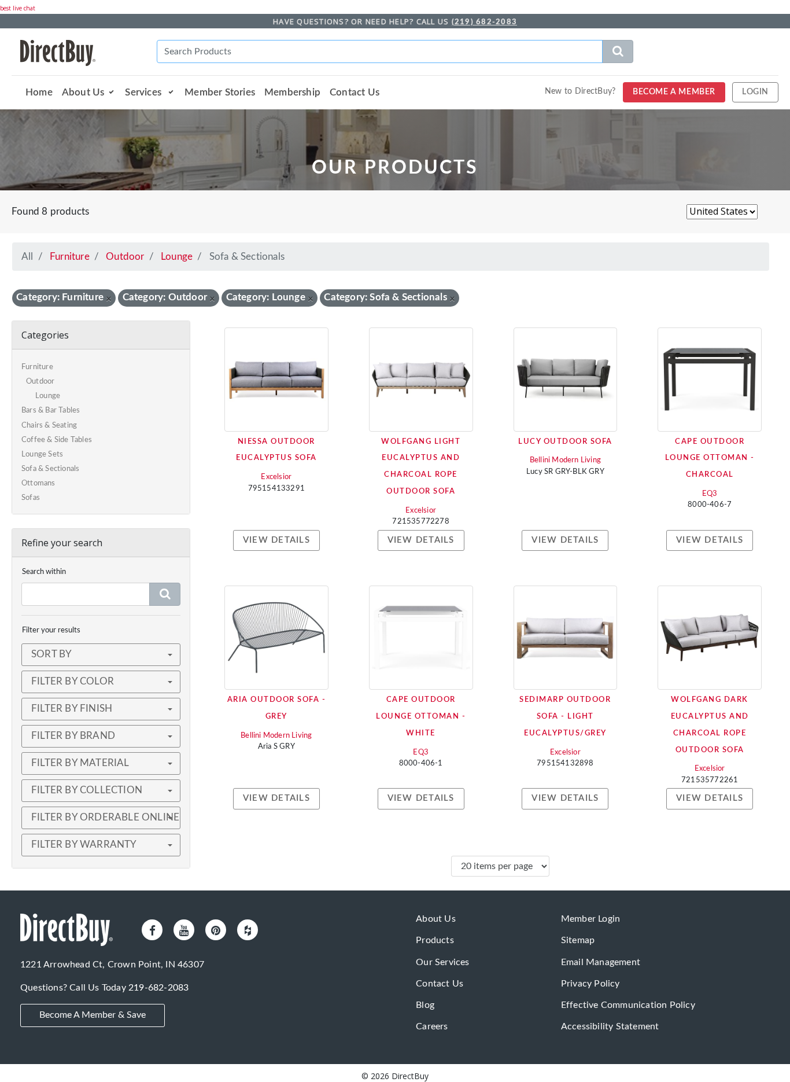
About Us (83, 92)
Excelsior (276, 477)
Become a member (674, 92)
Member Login (590, 918)
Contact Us (354, 92)
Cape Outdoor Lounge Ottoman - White (421, 716)
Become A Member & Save (92, 1015)
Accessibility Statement (610, 1026)
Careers (432, 1026)
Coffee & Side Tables (56, 440)
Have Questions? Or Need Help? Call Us (395, 21)
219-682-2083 (158, 987)
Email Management (600, 962)
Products (435, 940)
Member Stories (219, 92)
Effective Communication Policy (628, 1005)
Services (144, 92)
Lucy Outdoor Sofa (565, 442)
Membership (292, 92)
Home (39, 92)
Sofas (30, 498)
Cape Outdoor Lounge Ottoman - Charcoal (710, 458)
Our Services (442, 962)
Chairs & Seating (49, 425)
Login (755, 92)
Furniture (70, 257)
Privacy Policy (590, 983)
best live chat (17, 8)
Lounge (177, 257)
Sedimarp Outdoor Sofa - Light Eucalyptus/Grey (565, 716)
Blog (425, 1005)
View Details (276, 540)
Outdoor (125, 257)
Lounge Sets (42, 454)
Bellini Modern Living (565, 460)
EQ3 (710, 494)
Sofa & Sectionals (50, 469)
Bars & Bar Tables (50, 410)
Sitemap (578, 940)
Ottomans (38, 483)
